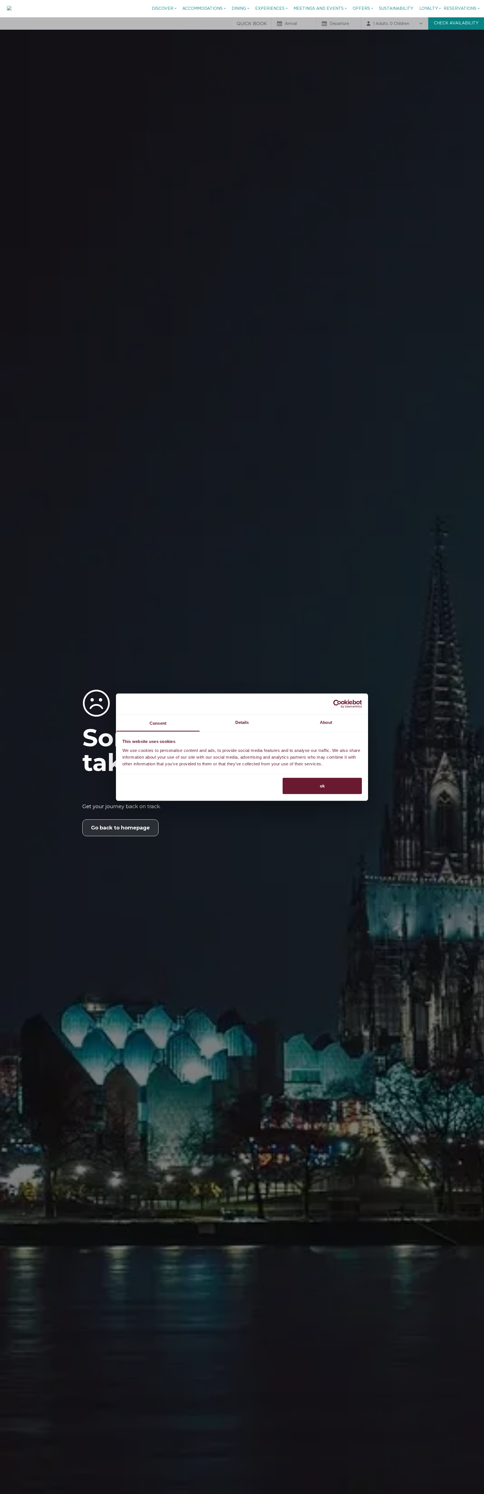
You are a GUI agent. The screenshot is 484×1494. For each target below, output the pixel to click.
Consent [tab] (158, 723)
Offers (361, 8)
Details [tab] (242, 722)
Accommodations (202, 8)
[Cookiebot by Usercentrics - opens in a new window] (337, 704)
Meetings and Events (319, 8)
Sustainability (396, 8)
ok (322, 786)
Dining (239, 8)
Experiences (270, 8)
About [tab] (326, 722)
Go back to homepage (120, 828)
